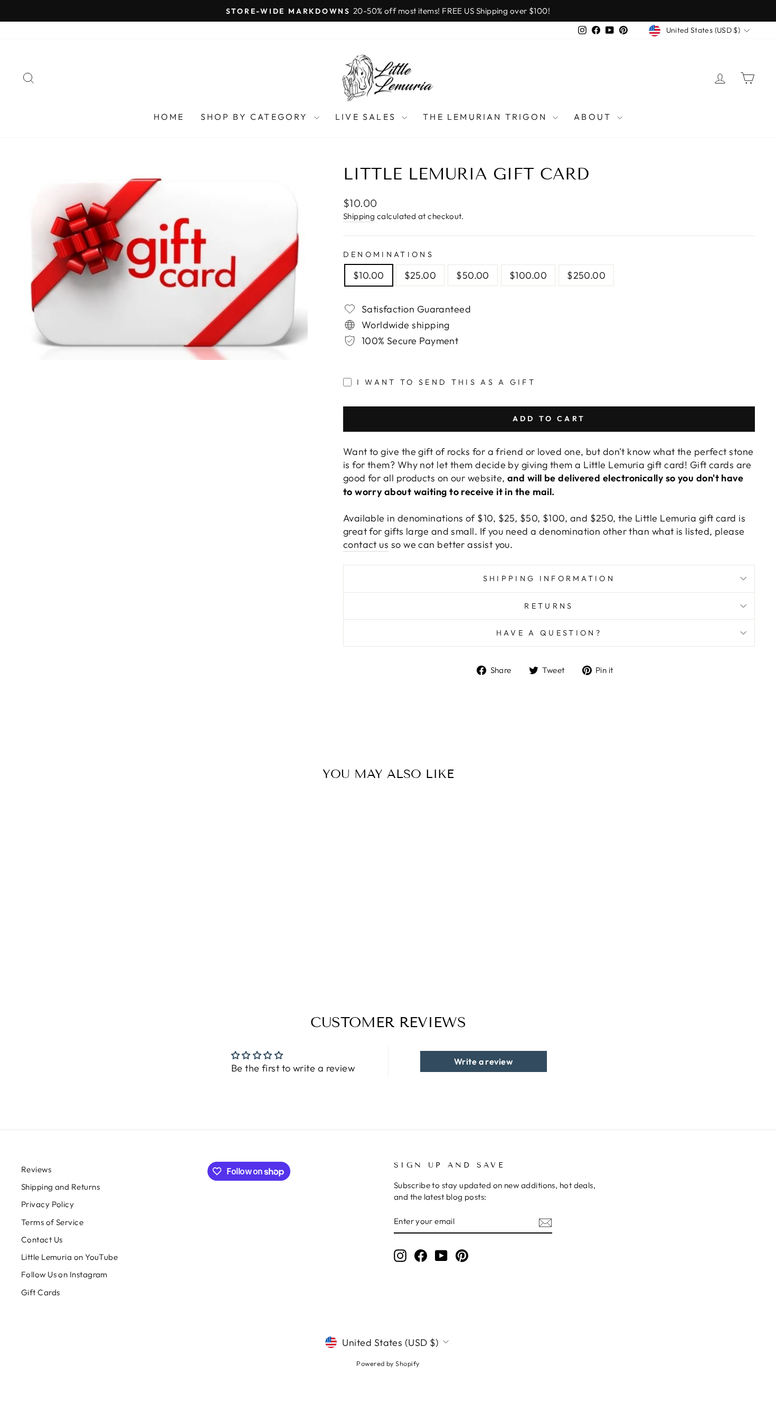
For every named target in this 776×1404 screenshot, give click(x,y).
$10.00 (368, 275)
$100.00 (528, 275)
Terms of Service (52, 1222)
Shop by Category (256, 116)
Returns (548, 606)
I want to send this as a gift (446, 382)
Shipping (359, 216)
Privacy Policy (47, 1204)
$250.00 (586, 275)
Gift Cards (40, 1292)
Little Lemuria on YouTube (69, 1257)
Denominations (388, 254)
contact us (366, 544)
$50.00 (472, 275)
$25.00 (420, 275)
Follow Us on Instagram (64, 1274)
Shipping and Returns (60, 1187)
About (594, 116)
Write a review (483, 1061)
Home (169, 116)
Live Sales (367, 116)
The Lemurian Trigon (486, 116)
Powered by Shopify (387, 1363)
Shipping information (549, 578)
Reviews (36, 1169)
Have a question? (549, 633)
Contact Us (42, 1240)
